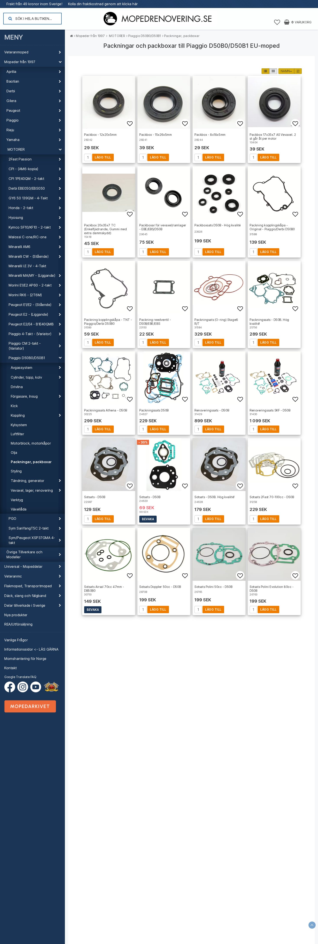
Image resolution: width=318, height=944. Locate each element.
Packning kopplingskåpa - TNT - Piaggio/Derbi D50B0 (108, 321)
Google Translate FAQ (20, 677)
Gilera (11, 101)
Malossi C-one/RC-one (28, 237)
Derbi (10, 91)
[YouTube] (35, 687)
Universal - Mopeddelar (23, 566)
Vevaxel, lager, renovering (32, 490)
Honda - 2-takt (21, 208)
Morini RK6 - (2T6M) (25, 295)
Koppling (18, 415)
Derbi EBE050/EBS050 (27, 188)
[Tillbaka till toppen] (312, 925)
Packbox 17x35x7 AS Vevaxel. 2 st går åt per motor (273, 136)
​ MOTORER (15, 149)
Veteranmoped (16, 52)
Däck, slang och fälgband (25, 596)
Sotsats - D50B (94, 497)
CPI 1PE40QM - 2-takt (26, 178)
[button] (277, 22)
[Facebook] (10, 687)
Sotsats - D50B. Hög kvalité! (214, 497)
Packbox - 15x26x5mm (155, 134)
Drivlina (17, 387)
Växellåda (19, 509)
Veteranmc (13, 576)
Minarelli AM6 (20, 247)
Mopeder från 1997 (19, 62)
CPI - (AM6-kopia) (23, 169)
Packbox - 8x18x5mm (210, 134)
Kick (14, 406)
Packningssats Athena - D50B (105, 410)
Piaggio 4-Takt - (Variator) (30, 334)
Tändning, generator (27, 480)
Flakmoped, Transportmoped (28, 586)
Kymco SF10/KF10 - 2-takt (30, 227)
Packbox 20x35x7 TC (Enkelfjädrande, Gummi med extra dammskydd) (105, 229)
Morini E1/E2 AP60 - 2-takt (30, 285)
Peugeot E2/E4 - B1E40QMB (31, 324)
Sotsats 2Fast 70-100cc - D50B (272, 497)
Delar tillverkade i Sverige (24, 605)
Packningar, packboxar (31, 462)
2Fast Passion (20, 159)
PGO (12, 518)
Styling (16, 471)
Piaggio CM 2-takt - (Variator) (25, 345)
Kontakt (10, 668)
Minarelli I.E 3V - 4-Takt (27, 266)
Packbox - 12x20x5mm (100, 134)
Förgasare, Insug (24, 396)
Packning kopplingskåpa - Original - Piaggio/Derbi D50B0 (272, 227)
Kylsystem (19, 425)
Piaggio (12, 120)
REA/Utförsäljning (18, 624)
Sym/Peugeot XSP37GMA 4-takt (32, 540)
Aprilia (11, 71)
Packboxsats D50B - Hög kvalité (217, 225)
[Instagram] (23, 687)
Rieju (10, 130)
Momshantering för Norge (25, 658)
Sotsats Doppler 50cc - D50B (160, 587)
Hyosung (16, 217)
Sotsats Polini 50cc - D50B (213, 587)
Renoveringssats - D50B (211, 410)
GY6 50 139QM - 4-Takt (28, 198)
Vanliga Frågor (16, 640)
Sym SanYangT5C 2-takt (29, 528)
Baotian (12, 81)
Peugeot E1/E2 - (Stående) (30, 304)
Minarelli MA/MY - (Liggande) (32, 275)
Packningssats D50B (154, 410)
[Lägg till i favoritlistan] (108, 102)
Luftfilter (17, 434)
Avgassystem (21, 367)
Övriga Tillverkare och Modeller (24, 554)
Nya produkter (15, 615)
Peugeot (13, 110)
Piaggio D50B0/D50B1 (27, 358)
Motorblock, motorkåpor (31, 443)
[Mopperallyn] (51, 687)
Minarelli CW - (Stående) (28, 256)
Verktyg (17, 500)
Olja (14, 452)
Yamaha (12, 140)
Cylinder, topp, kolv (26, 377)
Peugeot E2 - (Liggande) (28, 314)
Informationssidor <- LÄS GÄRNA (31, 649)
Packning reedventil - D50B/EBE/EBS (155, 321)
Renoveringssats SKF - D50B (270, 410)
